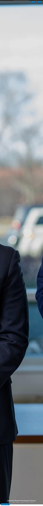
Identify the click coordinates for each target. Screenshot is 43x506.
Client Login (33, 1)
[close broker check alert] (36, 0)
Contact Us (39, 1)
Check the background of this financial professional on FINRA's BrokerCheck (21, 0)
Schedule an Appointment (5, 504)
